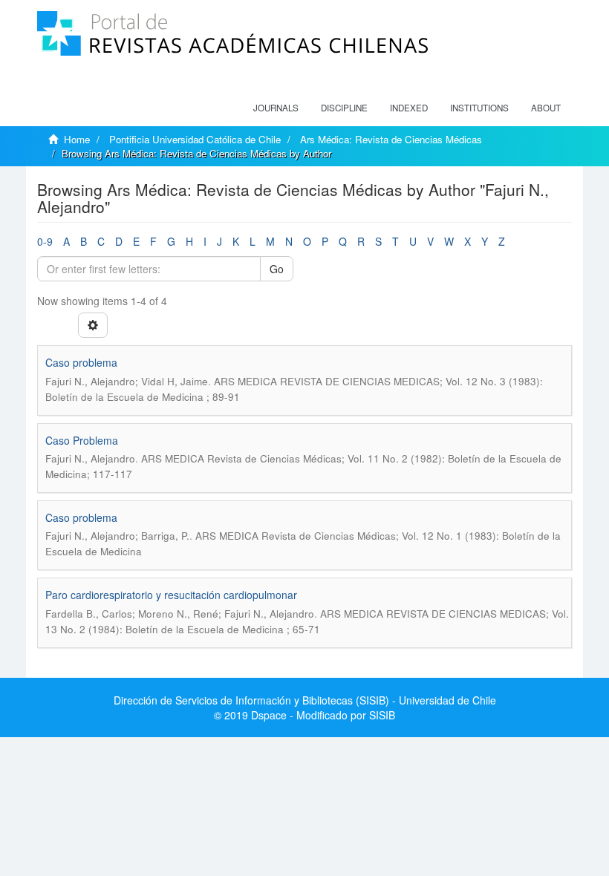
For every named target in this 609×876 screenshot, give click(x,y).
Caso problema (81, 362)
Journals (276, 108)
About (546, 108)
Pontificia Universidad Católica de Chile (195, 139)
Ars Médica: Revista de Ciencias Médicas (391, 139)
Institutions (479, 108)
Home (77, 139)
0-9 (45, 241)
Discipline (344, 108)
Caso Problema (81, 440)
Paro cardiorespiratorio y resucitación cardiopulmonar (171, 594)
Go (277, 268)
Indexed (409, 108)
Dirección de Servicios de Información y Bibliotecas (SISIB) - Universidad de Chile (305, 700)
